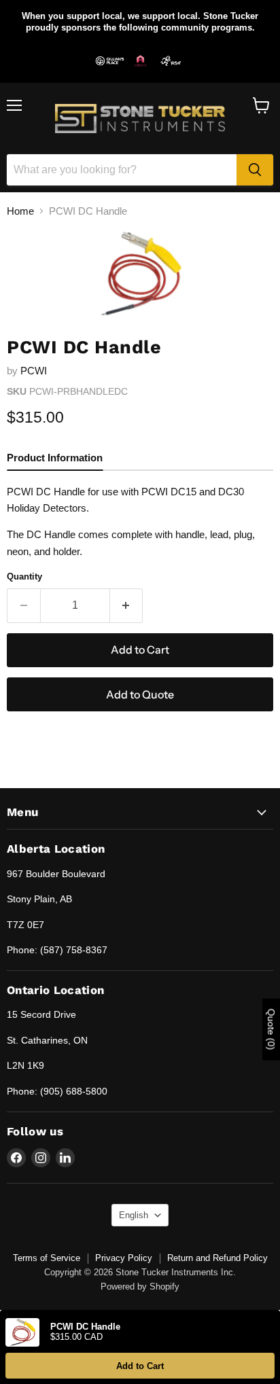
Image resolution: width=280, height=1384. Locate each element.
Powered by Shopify (140, 1286)
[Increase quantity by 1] (126, 605)
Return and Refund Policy (217, 1258)
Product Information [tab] (55, 457)
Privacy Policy (123, 1258)
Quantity (24, 576)
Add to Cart (140, 1366)
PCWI (33, 370)
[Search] (255, 169)
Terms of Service (46, 1258)
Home (20, 211)
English (133, 1215)
